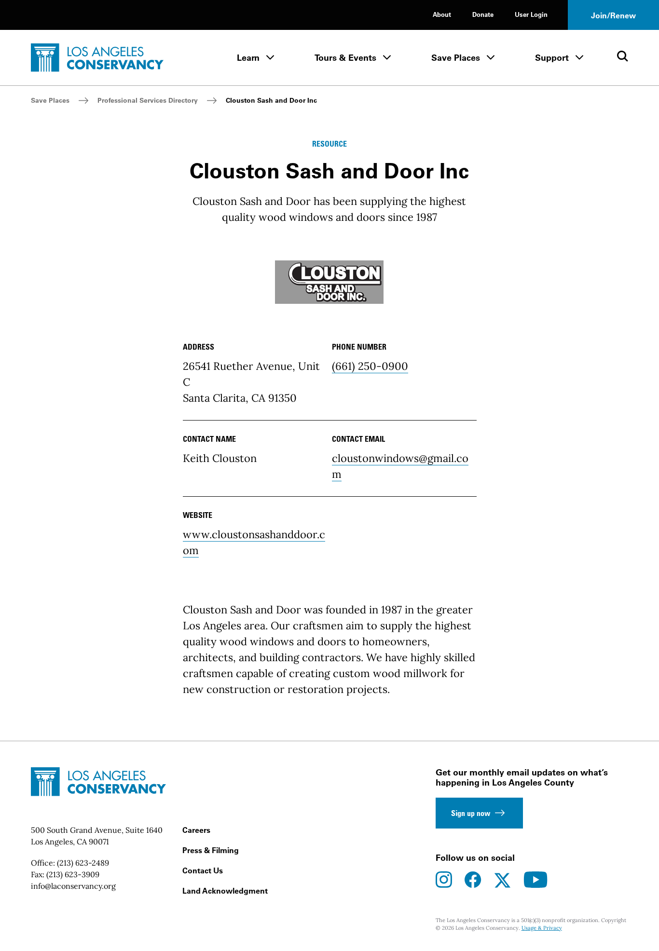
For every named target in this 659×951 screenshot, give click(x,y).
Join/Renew (613, 15)
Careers (196, 830)
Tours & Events (345, 57)
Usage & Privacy (542, 927)
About (442, 14)
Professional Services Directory (147, 100)
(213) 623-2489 (83, 863)
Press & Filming (210, 850)
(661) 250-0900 (370, 366)
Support (552, 57)
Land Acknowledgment (225, 891)
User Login (531, 14)
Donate (483, 14)
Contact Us (202, 870)
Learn (248, 57)
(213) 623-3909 (72, 874)
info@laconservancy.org (73, 886)
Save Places (455, 57)
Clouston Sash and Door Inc (271, 100)
